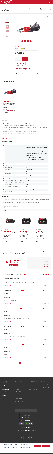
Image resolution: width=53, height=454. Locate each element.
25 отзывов (45, 259)
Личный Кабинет (32, 384)
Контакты (16, 385)
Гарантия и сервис (19, 394)
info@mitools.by (27, 427)
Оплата (16, 387)
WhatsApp (30, 423)
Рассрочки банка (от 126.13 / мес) (23, 68)
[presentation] (7, 18)
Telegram (24, 437)
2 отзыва (46, 266)
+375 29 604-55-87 (26, 417)
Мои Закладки (32, 387)
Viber (22, 423)
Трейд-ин (4, 395)
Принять (37, 445)
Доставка (17, 389)
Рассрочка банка (18, 393)
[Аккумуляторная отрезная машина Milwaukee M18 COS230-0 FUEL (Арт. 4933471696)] (28, 27)
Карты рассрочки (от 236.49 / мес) (23, 69)
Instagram (21, 437)
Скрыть (12, 285)
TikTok (31, 437)
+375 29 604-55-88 (26, 415)
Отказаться (45, 445)
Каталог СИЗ (44, 389)
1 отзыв (46, 261)
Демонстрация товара (19, 396)
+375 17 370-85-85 (25, 420)
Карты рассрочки (18, 391)
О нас (16, 384)
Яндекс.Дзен (28, 437)
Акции (3, 385)
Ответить (6, 285)
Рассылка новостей (33, 389)
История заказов (32, 385)
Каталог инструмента (45, 384)
